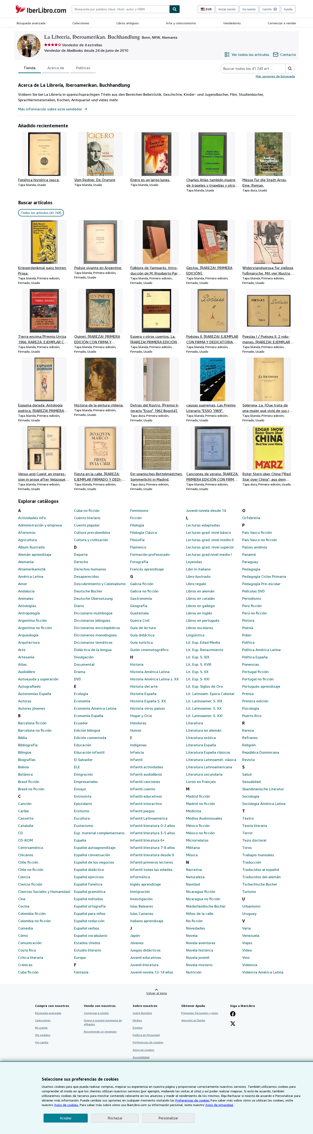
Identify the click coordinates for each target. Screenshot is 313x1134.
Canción (24, 803)
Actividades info (32, 517)
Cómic (23, 935)
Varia (246, 928)
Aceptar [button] (65, 1118)
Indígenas (138, 745)
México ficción (198, 825)
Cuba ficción (28, 972)
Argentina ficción (32, 620)
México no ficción (200, 833)
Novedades (195, 928)
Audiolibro (26, 671)
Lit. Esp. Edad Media (203, 642)
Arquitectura (29, 642)
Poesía (247, 627)
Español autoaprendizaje (94, 847)
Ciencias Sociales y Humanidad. (44, 891)
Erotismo (81, 811)
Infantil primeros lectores (151, 862)
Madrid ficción (198, 796)
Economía (82, 701)
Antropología (29, 613)
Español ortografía (90, 906)
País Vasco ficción (257, 532)
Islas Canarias (141, 913)
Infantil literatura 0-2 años (152, 825)
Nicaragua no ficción (203, 899)
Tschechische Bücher (259, 884)
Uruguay (249, 913)
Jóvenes (137, 942)
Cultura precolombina (92, 532)
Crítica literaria (30, 957)
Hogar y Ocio (141, 715)
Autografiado (29, 686)
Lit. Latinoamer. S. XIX (204, 701)
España (80, 840)
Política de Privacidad (146, 1035)
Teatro (248, 818)
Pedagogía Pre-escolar (261, 583)
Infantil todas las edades (151, 869)
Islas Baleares (141, 906)
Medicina (193, 811)
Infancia (137, 752)
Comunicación (29, 942)
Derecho (81, 561)
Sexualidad (251, 781)
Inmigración (140, 891)
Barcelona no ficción (35, 730)
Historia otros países (147, 708)
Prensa (248, 693)
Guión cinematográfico (149, 649)
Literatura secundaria (204, 774)
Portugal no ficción (258, 679)
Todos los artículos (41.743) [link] (41, 213)
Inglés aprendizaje (145, 884)
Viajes (247, 942)
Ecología (81, 693)
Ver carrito (41, 1042)
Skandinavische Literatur (263, 789)
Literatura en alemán (203, 730)
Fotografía (139, 561)
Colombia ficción (32, 913)
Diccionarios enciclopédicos (97, 627)
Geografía (138, 605)
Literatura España (201, 745)
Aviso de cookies (143, 1050)
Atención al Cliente (193, 1020)
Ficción (136, 517)
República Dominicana (260, 752)
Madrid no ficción (200, 803)
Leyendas (194, 561)
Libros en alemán (200, 591)
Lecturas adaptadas (203, 525)
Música (192, 855)
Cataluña (25, 825)
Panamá (249, 554)
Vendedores (232, 23)
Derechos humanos (90, 569)
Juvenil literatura (144, 964)
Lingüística (195, 635)
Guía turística (141, 642)
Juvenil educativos (145, 957)
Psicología (250, 708)
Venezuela (250, 935)
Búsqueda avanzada (31, 23)
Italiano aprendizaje (146, 921)
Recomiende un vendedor (100, 1031)
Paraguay (250, 561)
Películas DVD (253, 591)
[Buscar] (175, 9)
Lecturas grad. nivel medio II (209, 539)
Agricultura (27, 539)
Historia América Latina (150, 671)
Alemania (26, 561)
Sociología (250, 796)
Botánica (25, 774)
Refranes (250, 737)
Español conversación (92, 855)
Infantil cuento (142, 789)
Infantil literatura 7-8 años (152, 847)
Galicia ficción (141, 583)
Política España (255, 657)
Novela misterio (199, 964)
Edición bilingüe (87, 730)
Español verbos (86, 928)
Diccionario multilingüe (93, 613)
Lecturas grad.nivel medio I (209, 554)
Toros (247, 847)
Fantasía (81, 972)
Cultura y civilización (91, 539)
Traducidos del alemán (261, 877)
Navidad (193, 884)
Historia (136, 664)
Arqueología (28, 635)
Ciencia (24, 877)
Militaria (193, 847)
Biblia (22, 737)
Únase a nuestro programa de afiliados (103, 1022)
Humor (135, 730)
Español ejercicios (89, 877)
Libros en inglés (199, 613)
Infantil (136, 759)
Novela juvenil (197, 957)
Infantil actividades (146, 767)
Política (248, 642)
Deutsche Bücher (88, 591)
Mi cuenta (41, 1027)
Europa (80, 957)
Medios (137, 1020)
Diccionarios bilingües (92, 620)
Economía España (88, 715)
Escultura (82, 818)
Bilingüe (24, 752)
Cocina (23, 906)
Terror (247, 833)
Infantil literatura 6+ (147, 840)
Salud (247, 774)
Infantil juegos (142, 811)
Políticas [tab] (83, 67)
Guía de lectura (143, 627)
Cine (21, 899)
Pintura (248, 620)
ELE (77, 767)
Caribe (23, 811)
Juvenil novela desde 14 (206, 510)
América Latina (30, 576)
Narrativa (194, 869)
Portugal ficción (255, 671)
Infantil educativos (146, 796)
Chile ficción (28, 862)
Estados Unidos (87, 942)
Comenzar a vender (282, 23)
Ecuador (81, 723)
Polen (246, 635)
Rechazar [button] (115, 1118)
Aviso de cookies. (66, 1105)
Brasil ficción (28, 781)
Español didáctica (89, 869)
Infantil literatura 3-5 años (152, 833)
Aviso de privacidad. (219, 1105)
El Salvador (83, 759)
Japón (135, 935)
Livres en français (201, 781)
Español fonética (88, 884)
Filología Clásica (143, 532)
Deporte (81, 554)
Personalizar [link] (168, 1118)
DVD (77, 679)
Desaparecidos (86, 576)
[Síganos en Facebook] (233, 1014)
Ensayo (80, 789)
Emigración (83, 774)
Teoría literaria (254, 825)
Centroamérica (30, 847)
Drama (79, 671)
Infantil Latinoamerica (148, 818)
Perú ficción (252, 605)
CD (20, 833)
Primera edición (255, 701)
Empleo (138, 1027)
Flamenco (138, 547)
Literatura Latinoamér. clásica (211, 759)
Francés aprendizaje (147, 569)
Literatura (194, 723)
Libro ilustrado (198, 576)
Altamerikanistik (32, 569)
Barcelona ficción (32, 723)
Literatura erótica (201, 737)
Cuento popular (87, 525)
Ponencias (250, 664)
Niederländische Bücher (206, 906)
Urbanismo (251, 906)
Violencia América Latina (262, 972)
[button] (290, 68)
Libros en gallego (200, 605)
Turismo (249, 891)
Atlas (22, 664)
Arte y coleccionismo (181, 23)
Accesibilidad (141, 1057)
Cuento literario (87, 517)
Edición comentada (90, 737)
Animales (25, 598)
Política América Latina (261, 649)
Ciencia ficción (30, 884)
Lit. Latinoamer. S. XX (204, 708)
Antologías (27, 605)
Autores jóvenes (31, 708)
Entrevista (82, 796)
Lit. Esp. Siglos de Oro (204, 686)
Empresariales (86, 781)
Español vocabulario (90, 935)
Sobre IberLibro (142, 1013)
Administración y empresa (40, 525)
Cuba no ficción (86, 510)
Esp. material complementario (99, 833)
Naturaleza (195, 877)
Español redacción (89, 921)
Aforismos (27, 532)
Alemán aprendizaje (34, 554)
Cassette (25, 818)
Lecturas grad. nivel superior (210, 547)
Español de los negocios (94, 862)
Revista (248, 759)
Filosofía (137, 539)
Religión (249, 745)
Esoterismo (83, 825)
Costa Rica (27, 950)
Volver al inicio (156, 993)
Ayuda (288, 9)
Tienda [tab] (30, 67)
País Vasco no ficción (259, 539)
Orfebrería (251, 517)
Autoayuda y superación (38, 679)
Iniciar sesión (227, 9)
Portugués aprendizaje (261, 686)
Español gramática (89, 891)
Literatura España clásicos (208, 752)
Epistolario (83, 803)
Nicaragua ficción (200, 891)
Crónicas (25, 964)
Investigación (141, 899)
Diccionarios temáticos (93, 642)
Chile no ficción (30, 869)
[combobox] (120, 9)
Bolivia (23, 767)
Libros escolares (199, 627)
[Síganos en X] (233, 1024)
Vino (246, 957)
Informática (140, 877)
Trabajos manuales (258, 855)
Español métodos (88, 899)
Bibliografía (28, 745)
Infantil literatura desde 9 (152, 855)
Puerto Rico (251, 715)
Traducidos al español (260, 869)
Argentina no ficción (35, 627)
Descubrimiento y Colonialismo (100, 583)
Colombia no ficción (34, 921)
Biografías (27, 759)
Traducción (251, 862)
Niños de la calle (199, 913)
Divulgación (83, 657)
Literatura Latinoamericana (209, 767)
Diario (79, 605)
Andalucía (26, 591)
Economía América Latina (95, 708)
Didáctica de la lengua (93, 649)
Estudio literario (87, 950)
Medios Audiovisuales (204, 818)
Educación (82, 745)
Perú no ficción (254, 613)
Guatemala (139, 613)
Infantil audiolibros (146, 774)
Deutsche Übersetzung (93, 598)
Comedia (25, 928)
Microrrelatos (197, 840)
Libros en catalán (200, 598)
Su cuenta (248, 9)
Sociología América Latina (264, 803)
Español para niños (89, 913)
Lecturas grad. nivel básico (208, 532)
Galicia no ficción (144, 591)
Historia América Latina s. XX (154, 679)
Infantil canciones (145, 781)
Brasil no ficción (31, 789)
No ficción (194, 921)
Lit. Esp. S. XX (197, 671)
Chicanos (25, 855)
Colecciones (80, 23)
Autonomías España (34, 693)
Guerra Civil (139, 620)
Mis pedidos (42, 1035)
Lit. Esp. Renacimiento (204, 649)
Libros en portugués (203, 620)
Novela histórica (199, 950)
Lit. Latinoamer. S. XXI (204, 715)
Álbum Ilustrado (31, 547)
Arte (21, 649)
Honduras (138, 723)
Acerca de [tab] (55, 67)
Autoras (24, 701)
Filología (137, 525)
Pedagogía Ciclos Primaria (264, 576)
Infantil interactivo (146, 803)
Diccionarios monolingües (95, 635)
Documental (84, 664)
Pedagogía (251, 569)
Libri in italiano (198, 569)
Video (247, 950)
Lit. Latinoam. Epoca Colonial (210, 693)
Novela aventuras (200, 942)
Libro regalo (196, 583)
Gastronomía (141, 598)
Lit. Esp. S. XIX (197, 657)
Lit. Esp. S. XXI (197, 679)
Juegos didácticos (145, 950)
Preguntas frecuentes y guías (199, 1013)
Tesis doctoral (254, 840)
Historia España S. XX (148, 701)
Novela (192, 935)
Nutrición (193, 972)
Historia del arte (144, 686)
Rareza (248, 730)
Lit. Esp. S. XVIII (198, 664)
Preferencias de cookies (192, 1100)
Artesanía (26, 657)
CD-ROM (25, 840)
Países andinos (254, 547)
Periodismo (251, 598)
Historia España (143, 693)
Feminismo (139, 510)
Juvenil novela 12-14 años (151, 972)
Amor (22, 583)
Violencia (249, 964)
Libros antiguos (128, 23)
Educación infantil (89, 752)
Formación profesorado (150, 554)
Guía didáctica (142, 635)
